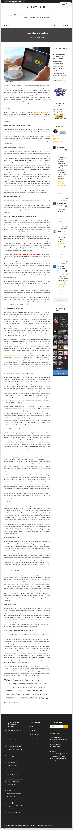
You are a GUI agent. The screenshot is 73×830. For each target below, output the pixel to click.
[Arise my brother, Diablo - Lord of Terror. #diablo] (60, 347)
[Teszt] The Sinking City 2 (14, 812)
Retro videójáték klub (59, 758)
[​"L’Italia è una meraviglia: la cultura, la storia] (55, 337)
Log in (31, 726)
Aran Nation (61, 203)
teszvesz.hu (46, 112)
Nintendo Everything (61, 267)
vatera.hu (37, 112)
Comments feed (34, 734)
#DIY (63, 182)
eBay (40, 283)
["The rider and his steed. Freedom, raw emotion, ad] (60, 332)
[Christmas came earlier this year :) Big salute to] (60, 353)
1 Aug (58, 150)
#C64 (60, 182)
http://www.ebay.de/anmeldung (13, 355)
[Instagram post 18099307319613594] (65, 332)
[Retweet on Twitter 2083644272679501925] (62, 190)
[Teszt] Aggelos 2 (12, 756)
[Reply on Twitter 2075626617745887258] (58, 252)
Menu (7, 25)
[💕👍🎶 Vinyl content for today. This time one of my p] (60, 358)
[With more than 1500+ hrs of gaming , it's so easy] (60, 363)
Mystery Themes (47, 825)
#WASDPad (61, 180)
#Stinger (60, 186)
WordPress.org (33, 738)
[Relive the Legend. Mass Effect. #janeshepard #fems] (55, 342)
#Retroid (61, 184)
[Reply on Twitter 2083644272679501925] (58, 190)
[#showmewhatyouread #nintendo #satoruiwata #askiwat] (65, 353)
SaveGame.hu (56, 761)
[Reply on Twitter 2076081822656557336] (58, 216)
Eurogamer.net (57, 744)
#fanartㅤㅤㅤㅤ (60, 247)
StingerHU (60, 147)
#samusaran (62, 243)
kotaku (54, 751)
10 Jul (63, 231)
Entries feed (32, 730)
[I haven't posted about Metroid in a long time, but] (65, 337)
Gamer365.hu (56, 747)
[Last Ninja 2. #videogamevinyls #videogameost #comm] (60, 342)
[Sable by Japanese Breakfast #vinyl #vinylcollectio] (55, 347)
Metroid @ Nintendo (58, 756)
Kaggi (59, 231)
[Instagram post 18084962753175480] (60, 337)
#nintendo (61, 245)
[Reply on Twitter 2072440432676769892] (58, 291)
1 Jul (60, 271)
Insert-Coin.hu (56, 749)
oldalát (6, 286)
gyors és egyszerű (31, 241)
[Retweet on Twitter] (62, 198)
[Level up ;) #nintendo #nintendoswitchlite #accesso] (55, 353)
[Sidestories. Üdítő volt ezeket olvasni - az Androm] (55, 363)
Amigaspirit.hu (56, 737)
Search (65, 25)
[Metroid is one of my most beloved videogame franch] (55, 358)
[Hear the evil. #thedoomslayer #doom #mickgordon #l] (65, 358)
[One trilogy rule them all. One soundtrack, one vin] (65, 347)
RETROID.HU (37, 7)
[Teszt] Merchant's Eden (14, 730)
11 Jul (60, 205)
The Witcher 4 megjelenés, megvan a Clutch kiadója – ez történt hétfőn (15, 793)
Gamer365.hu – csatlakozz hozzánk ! (14, 724)
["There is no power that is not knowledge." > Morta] (65, 342)
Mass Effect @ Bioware (59, 754)
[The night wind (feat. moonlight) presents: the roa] (55, 332)
